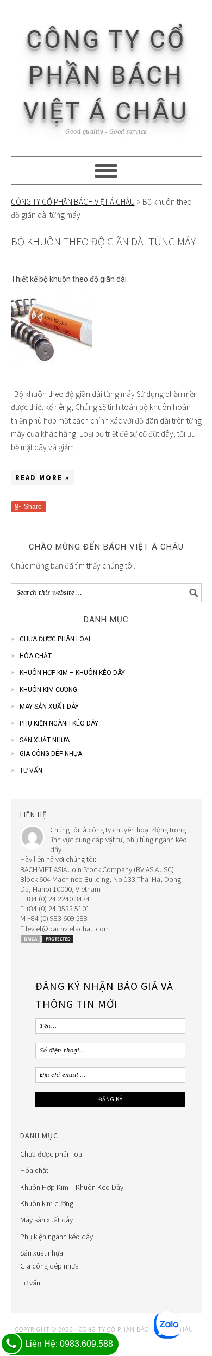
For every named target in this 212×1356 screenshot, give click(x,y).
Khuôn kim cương (48, 689)
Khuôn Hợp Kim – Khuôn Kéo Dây (72, 673)
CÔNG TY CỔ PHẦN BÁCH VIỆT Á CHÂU (106, 75)
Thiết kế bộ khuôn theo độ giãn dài (69, 279)
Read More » (42, 477)
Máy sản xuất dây (49, 706)
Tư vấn (31, 770)
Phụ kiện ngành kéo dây (59, 723)
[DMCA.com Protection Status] (47, 942)
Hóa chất (36, 656)
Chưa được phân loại (55, 639)
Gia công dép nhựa (51, 754)
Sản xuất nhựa (45, 740)
